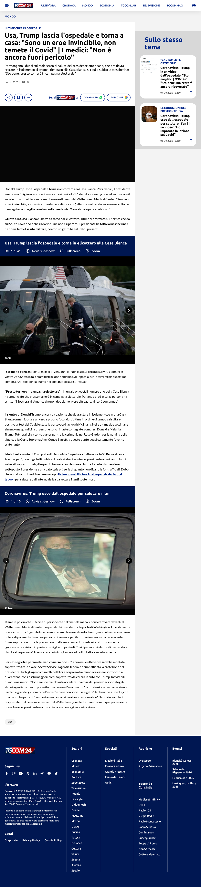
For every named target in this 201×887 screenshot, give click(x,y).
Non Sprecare (147, 849)
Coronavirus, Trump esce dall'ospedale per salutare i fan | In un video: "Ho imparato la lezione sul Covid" (175, 125)
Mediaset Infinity (149, 799)
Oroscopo (145, 760)
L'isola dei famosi (115, 777)
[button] (40, 251)
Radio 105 (145, 810)
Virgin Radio (146, 816)
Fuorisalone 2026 (183, 777)
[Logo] (23, 5)
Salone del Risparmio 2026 (182, 771)
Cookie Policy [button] (53, 840)
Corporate (11, 840)
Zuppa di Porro (148, 843)
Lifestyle (77, 799)
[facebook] (7, 773)
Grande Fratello (115, 771)
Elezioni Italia (113, 760)
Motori (75, 821)
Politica (76, 777)
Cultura (76, 848)
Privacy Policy (31, 840)
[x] (28, 773)
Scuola (75, 859)
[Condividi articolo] (9, 97)
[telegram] (42, 773)
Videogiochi (79, 804)
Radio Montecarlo (150, 821)
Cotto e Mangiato (149, 854)
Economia (77, 771)
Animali (76, 865)
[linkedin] (35, 773)
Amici (108, 782)
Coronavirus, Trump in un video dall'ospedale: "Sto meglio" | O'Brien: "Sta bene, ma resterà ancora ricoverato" (176, 77)
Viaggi (75, 826)
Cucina (75, 832)
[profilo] (194, 5)
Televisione (78, 788)
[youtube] (49, 773)
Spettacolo (78, 782)
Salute (75, 854)
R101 (142, 805)
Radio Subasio (147, 827)
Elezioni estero (114, 766)
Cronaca (76, 760)
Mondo (75, 766)
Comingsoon (146, 832)
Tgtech (75, 837)
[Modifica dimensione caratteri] (28, 97)
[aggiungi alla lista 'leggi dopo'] (18, 97)
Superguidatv (147, 838)
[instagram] (14, 773)
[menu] (7, 5)
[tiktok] (56, 773)
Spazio (75, 870)
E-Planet (76, 843)
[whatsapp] (21, 773)
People (75, 793)
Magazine (77, 815)
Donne (75, 810)
